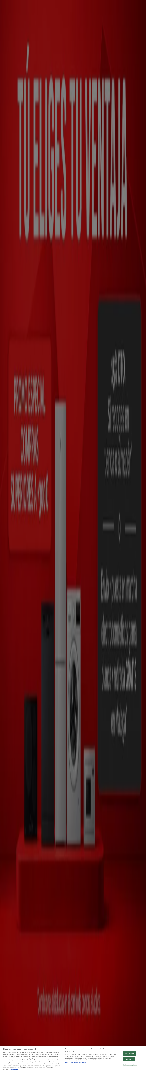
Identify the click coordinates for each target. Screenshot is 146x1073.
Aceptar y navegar (129, 1053)
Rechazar (129, 1059)
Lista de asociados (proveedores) (75, 1062)
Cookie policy (14, 1070)
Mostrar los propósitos (130, 1065)
